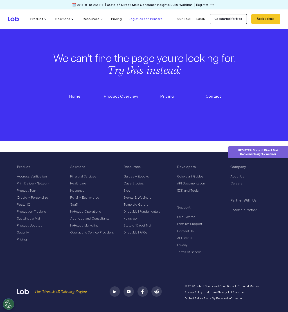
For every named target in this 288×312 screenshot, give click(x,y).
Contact (184, 18)
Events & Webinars (137, 197)
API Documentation (191, 183)
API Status (184, 238)
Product (23, 167)
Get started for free (228, 18)
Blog (127, 190)
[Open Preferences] (8, 304)
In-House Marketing (84, 225)
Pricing (116, 19)
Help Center (186, 217)
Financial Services (83, 176)
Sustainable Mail (28, 218)
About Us (237, 176)
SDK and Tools (188, 190)
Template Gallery (136, 204)
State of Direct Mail (137, 225)
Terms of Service (189, 252)
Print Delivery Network (33, 183)
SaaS (74, 204)
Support (184, 207)
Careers (236, 183)
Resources (132, 167)
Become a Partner (243, 210)
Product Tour (26, 190)
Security (23, 232)
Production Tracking (31, 211)
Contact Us (185, 231)
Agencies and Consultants (89, 218)
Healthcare (78, 183)
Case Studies (134, 183)
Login (200, 18)
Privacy (182, 245)
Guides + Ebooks (136, 176)
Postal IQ (23, 204)
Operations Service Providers (92, 232)
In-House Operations (85, 211)
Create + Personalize (32, 197)
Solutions (77, 167)
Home (74, 96)
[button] (38, 19)
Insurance (77, 190)
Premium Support (189, 224)
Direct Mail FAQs (135, 232)
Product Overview (121, 96)
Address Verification (32, 176)
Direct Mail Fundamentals (142, 211)
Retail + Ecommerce (84, 197)
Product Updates (29, 225)
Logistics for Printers (145, 19)
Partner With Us (243, 200)
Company (238, 167)
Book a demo (265, 18)
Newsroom (131, 218)
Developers (186, 167)
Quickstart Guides (190, 176)
